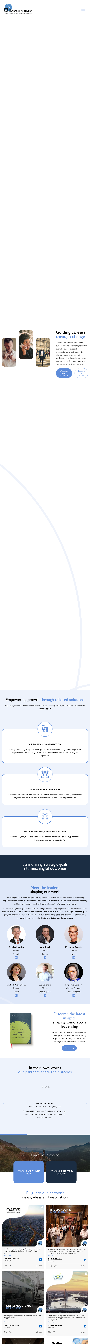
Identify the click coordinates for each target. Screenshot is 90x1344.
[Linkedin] (16, 957)
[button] (83, 9)
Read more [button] (7, 1255)
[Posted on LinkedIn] (40, 1259)
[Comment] (9, 1266)
